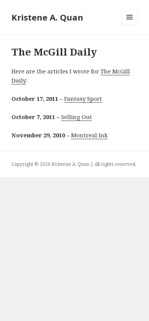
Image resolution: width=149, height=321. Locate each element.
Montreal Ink (89, 135)
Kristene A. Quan (47, 17)
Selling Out (76, 117)
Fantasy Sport (83, 98)
